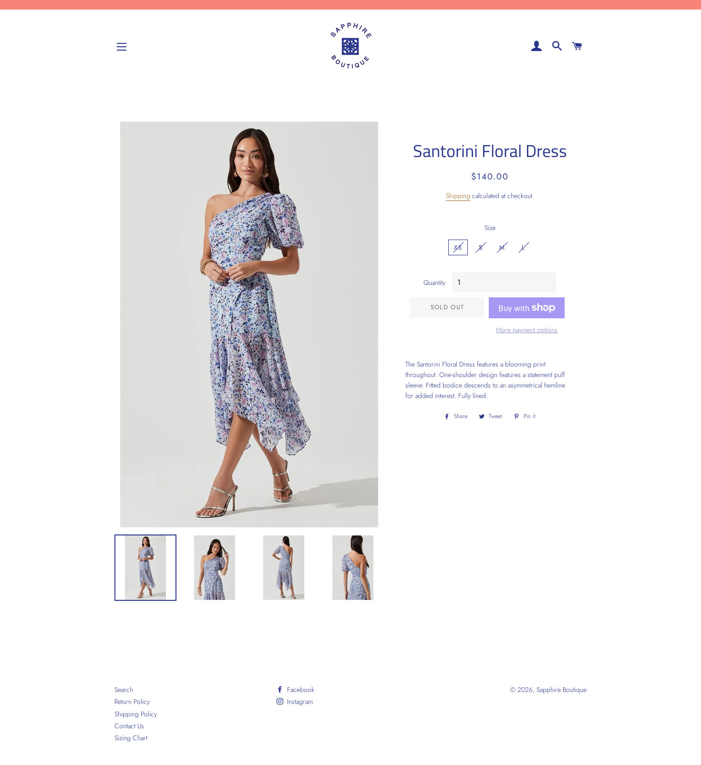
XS (458, 247)
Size (490, 227)
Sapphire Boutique (561, 689)
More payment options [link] (526, 330)
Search (123, 689)
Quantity (434, 282)
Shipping (458, 195)
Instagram (299, 701)
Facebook (299, 689)
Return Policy (132, 701)
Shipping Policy (135, 714)
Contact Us (129, 726)
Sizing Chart (130, 738)
